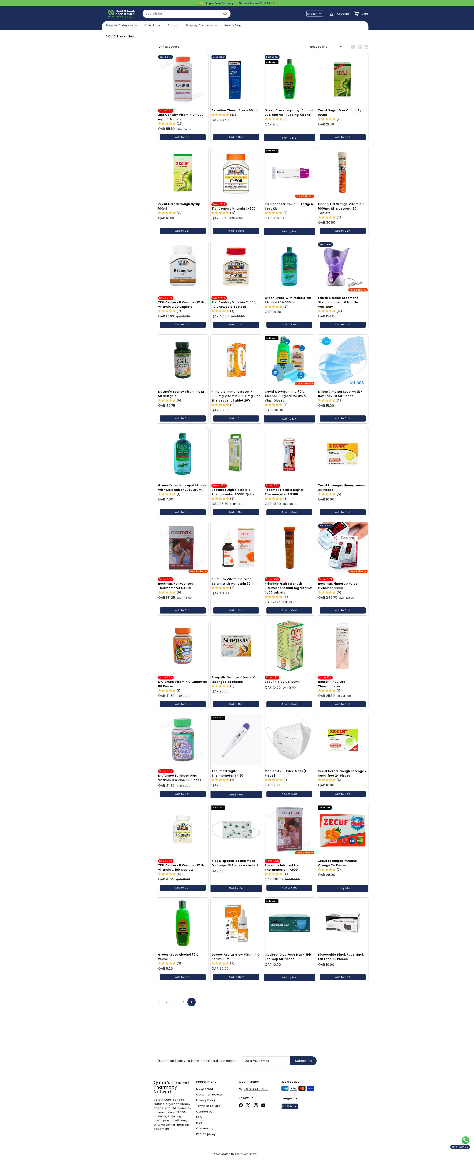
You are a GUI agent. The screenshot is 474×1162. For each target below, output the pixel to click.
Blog (199, 1123)
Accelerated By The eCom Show (235, 1154)
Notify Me (289, 138)
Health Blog (232, 25)
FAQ (199, 1117)
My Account (204, 1089)
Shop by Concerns (200, 25)
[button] (327, 119)
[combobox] (187, 14)
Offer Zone (152, 25)
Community (204, 1128)
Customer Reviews (209, 1094)
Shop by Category (120, 25)
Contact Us (204, 1111)
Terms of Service (208, 1106)
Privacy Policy (206, 1100)
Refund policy (206, 1134)
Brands (173, 25)
